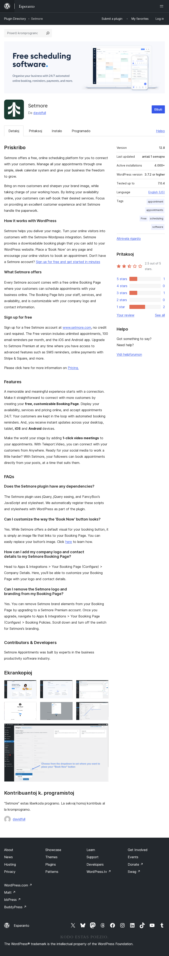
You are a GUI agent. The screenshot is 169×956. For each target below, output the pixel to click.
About (8, 850)
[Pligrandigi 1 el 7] (31, 686)
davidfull (39, 113)
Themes (51, 857)
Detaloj (13, 131)
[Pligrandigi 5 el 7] (67, 707)
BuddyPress (15, 907)
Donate (135, 864)
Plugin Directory (15, 18)
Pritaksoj (35, 131)
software (157, 226)
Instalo (57, 131)
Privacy (9, 872)
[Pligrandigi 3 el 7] (103, 686)
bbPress (12, 900)
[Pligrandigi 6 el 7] (103, 707)
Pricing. (73, 368)
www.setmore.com (77, 327)
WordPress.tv (99, 872)
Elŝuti (158, 109)
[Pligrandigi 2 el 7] (67, 686)
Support (93, 857)
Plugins (50, 864)
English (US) (156, 192)
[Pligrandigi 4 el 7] (31, 707)
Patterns (51, 872)
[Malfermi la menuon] (162, 6)
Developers (95, 864)
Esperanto (21, 925)
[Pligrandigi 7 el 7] (103, 729)
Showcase (53, 850)
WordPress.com (18, 885)
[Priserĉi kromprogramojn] (48, 33)
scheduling (156, 218)
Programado (81, 131)
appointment (155, 201)
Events (133, 857)
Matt (10, 892)
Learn (91, 850)
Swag (134, 872)
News (8, 857)
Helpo (160, 131)
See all (160, 315)
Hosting (10, 864)
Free (144, 218)
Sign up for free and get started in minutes (68, 262)
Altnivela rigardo (129, 238)
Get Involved (138, 850)
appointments (154, 210)
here (68, 542)
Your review (125, 315)
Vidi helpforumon (129, 354)
